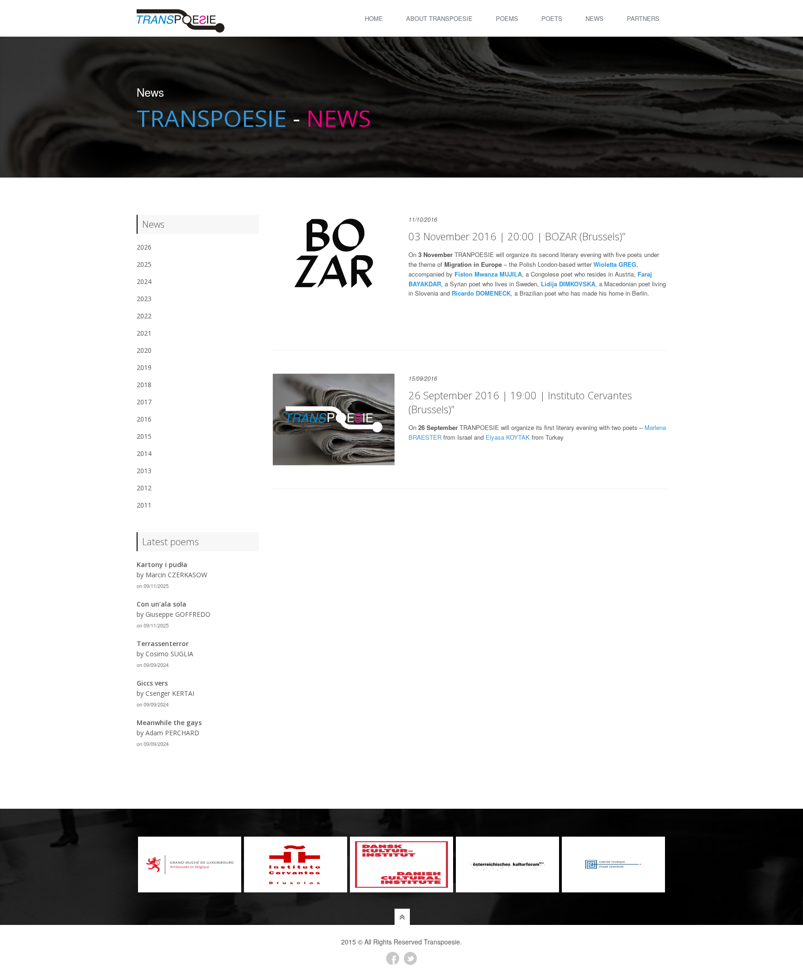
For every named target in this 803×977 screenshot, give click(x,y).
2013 (144, 470)
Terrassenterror (163, 643)
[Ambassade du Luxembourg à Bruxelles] (189, 864)
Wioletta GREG (614, 264)
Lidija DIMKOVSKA (568, 283)
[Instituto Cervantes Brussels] (295, 864)
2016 (144, 419)
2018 (144, 384)
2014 (144, 453)
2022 (144, 315)
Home (374, 18)
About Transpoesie (439, 18)
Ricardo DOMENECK (481, 293)
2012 (144, 487)
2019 (144, 367)
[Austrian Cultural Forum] (507, 864)
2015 (144, 436)
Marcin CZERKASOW (176, 574)
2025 (144, 264)
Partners (643, 18)
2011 (144, 505)
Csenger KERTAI (169, 693)
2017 (144, 401)
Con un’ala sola (161, 604)
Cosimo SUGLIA (169, 653)
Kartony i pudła (162, 564)
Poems (507, 18)
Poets (551, 18)
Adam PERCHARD (172, 732)
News (595, 18)
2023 (144, 298)
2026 (144, 247)
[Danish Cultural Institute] (401, 864)
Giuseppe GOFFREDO (178, 614)
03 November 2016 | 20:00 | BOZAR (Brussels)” (516, 236)
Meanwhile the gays (169, 722)
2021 (144, 333)
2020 (144, 350)
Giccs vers (152, 683)
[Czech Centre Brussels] (613, 864)
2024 (144, 281)
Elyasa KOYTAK (508, 437)
